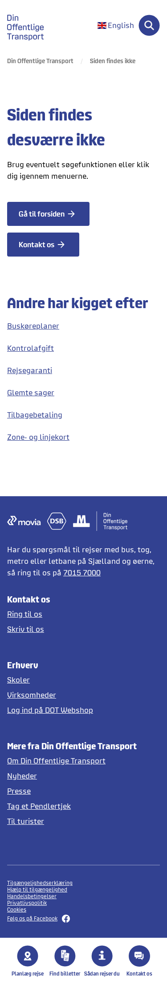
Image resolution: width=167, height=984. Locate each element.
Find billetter (64, 973)
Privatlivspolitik (27, 903)
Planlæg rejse (28, 973)
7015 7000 (82, 572)
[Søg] (149, 25)
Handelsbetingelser (32, 896)
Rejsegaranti (29, 370)
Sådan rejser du (102, 973)
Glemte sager (30, 392)
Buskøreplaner (33, 325)
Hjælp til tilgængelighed (37, 889)
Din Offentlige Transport (40, 60)
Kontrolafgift (30, 348)
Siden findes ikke (112, 60)
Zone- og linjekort (38, 437)
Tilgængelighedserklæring (40, 883)
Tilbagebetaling (34, 414)
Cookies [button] (16, 909)
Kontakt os (139, 973)
